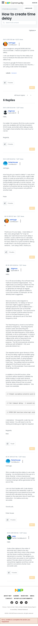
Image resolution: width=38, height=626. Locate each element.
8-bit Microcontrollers (10, 9)
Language (28, 8)
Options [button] (32, 30)
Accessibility (13, 609)
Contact (9, 598)
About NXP (7, 596)
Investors (24, 596)
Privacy (4, 607)
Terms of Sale (19, 607)
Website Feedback (23, 609)
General (13, 73)
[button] (19, 44)
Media (32, 596)
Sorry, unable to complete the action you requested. (16, 621)
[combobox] (19, 23)
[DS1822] (30, 95)
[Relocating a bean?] (27, 95)
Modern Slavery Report (30, 607)
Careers (16, 596)
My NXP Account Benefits (23, 598)
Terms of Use (10, 607)
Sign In (34, 3)
